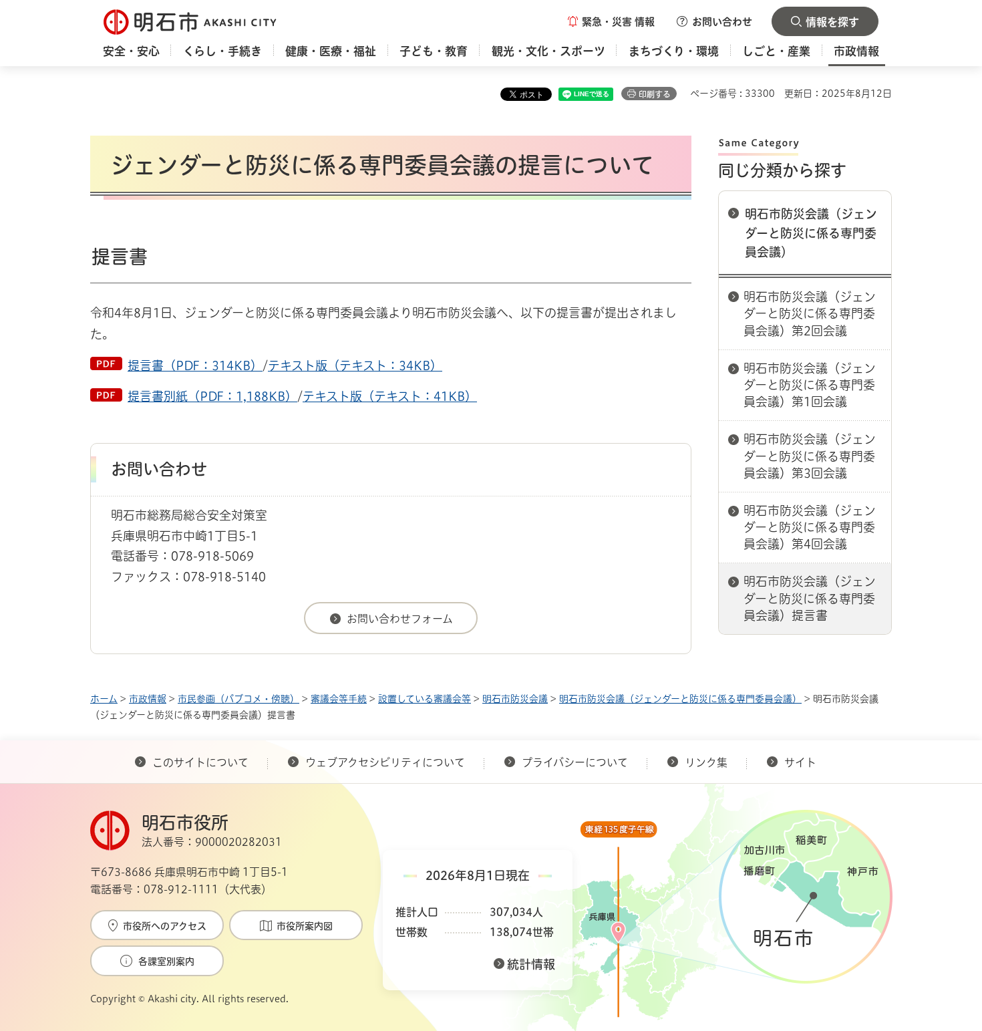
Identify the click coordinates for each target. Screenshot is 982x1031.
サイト (801, 762)
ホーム (104, 699)
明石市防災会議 (515, 699)
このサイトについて (200, 762)
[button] (611, 21)
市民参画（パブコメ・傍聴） (238, 699)
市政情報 (147, 699)
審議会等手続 (339, 699)
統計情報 (531, 964)
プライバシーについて (575, 762)
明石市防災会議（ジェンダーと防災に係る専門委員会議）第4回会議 (810, 527)
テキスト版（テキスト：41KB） (390, 396)
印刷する (655, 94)
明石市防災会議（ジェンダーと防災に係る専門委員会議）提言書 (810, 598)
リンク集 (706, 762)
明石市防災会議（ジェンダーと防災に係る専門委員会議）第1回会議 (810, 385)
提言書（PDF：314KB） (195, 365)
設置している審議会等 (424, 699)
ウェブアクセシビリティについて (385, 762)
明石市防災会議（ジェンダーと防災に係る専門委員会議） (811, 233)
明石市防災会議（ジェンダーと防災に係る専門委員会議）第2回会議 (810, 313)
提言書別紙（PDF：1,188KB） (212, 396)
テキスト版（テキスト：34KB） (355, 365)
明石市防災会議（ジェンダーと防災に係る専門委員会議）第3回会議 (810, 455)
